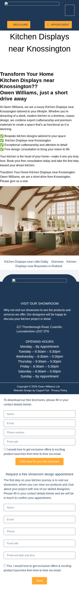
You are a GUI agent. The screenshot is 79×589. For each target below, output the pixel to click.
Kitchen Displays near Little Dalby (26, 261)
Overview (57, 261)
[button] (70, 10)
